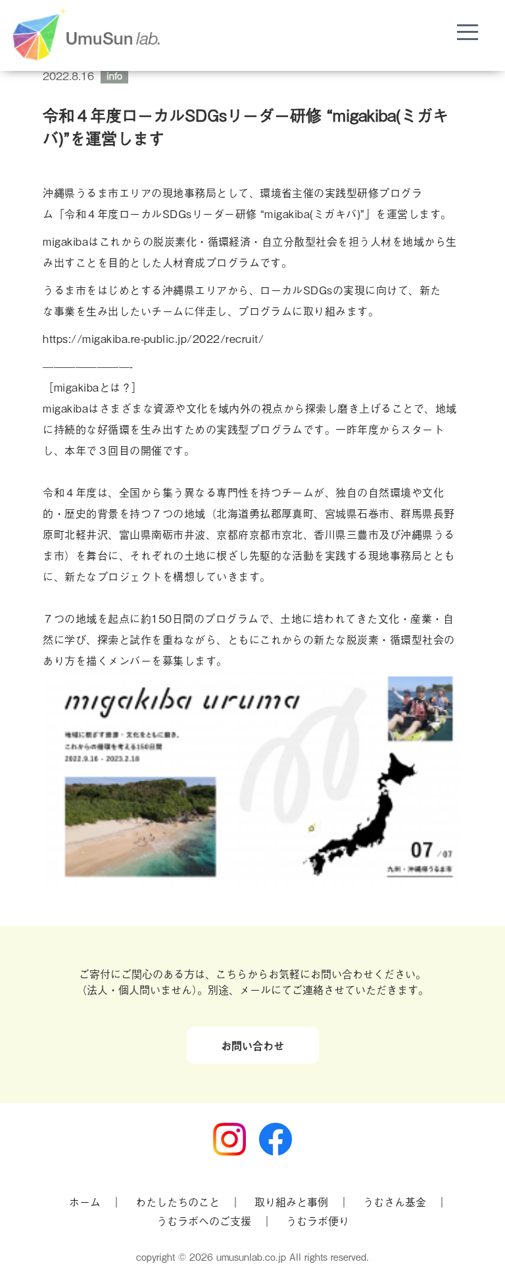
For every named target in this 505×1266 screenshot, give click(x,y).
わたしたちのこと (177, 1201)
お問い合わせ (252, 1045)
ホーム (85, 1201)
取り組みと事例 (291, 1201)
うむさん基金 (394, 1201)
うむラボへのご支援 (203, 1221)
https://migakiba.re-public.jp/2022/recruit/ (153, 338)
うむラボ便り (317, 1221)
